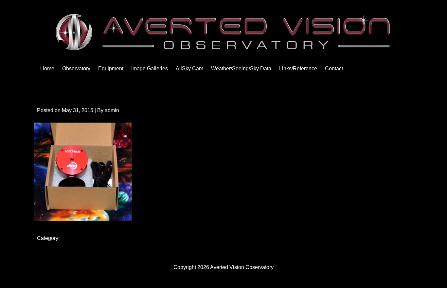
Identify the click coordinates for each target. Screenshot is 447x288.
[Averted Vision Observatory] (223, 49)
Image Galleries (149, 68)
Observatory (76, 68)
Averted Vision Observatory (242, 267)
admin (112, 110)
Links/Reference (298, 68)
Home (47, 68)
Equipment (110, 68)
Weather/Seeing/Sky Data (241, 68)
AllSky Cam (189, 68)
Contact (334, 68)
